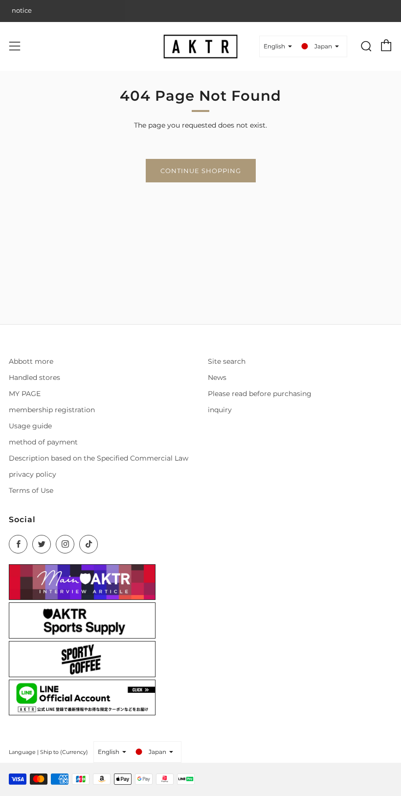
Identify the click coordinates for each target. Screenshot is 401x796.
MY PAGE (25, 393)
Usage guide (30, 425)
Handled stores (34, 377)
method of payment (43, 442)
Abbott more (31, 361)
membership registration (52, 409)
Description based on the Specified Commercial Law (98, 458)
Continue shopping (200, 171)
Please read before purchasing (260, 393)
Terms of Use (31, 490)
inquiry (220, 409)
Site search (226, 361)
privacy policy (32, 474)
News (217, 377)
